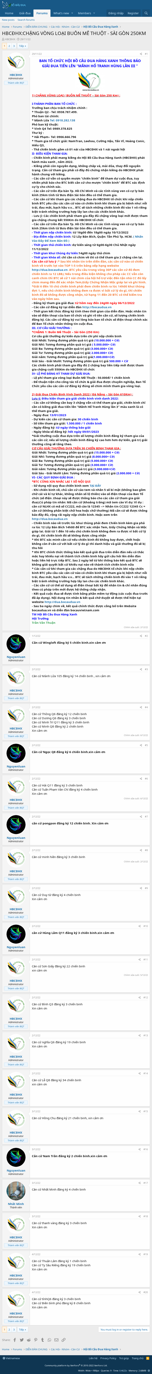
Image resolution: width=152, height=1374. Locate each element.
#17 (145, 1183)
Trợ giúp (124, 1358)
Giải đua (24, 13)
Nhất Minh (16, 1204)
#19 (145, 1254)
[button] (72, 13)
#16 (145, 1149)
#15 (145, 1111)
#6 (146, 778)
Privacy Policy (108, 1358)
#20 (145, 1292)
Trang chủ (137, 1358)
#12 (145, 997)
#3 (146, 669)
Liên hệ (93, 1358)
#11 (145, 959)
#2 (146, 636)
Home (9, 13)
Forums (42, 13)
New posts (8, 20)
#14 (145, 1073)
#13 (145, 1035)
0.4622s (123, 1370)
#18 (145, 1216)
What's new (61, 13)
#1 (146, 54)
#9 (146, 888)
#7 (146, 816)
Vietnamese (12, 1358)
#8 (146, 850)
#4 (146, 707)
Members (84, 13)
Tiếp (21, 46)
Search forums (26, 20)
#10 (145, 926)
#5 (146, 745)
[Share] (141, 54)
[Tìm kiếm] (146, 13)
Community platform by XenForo (76, 1365)
